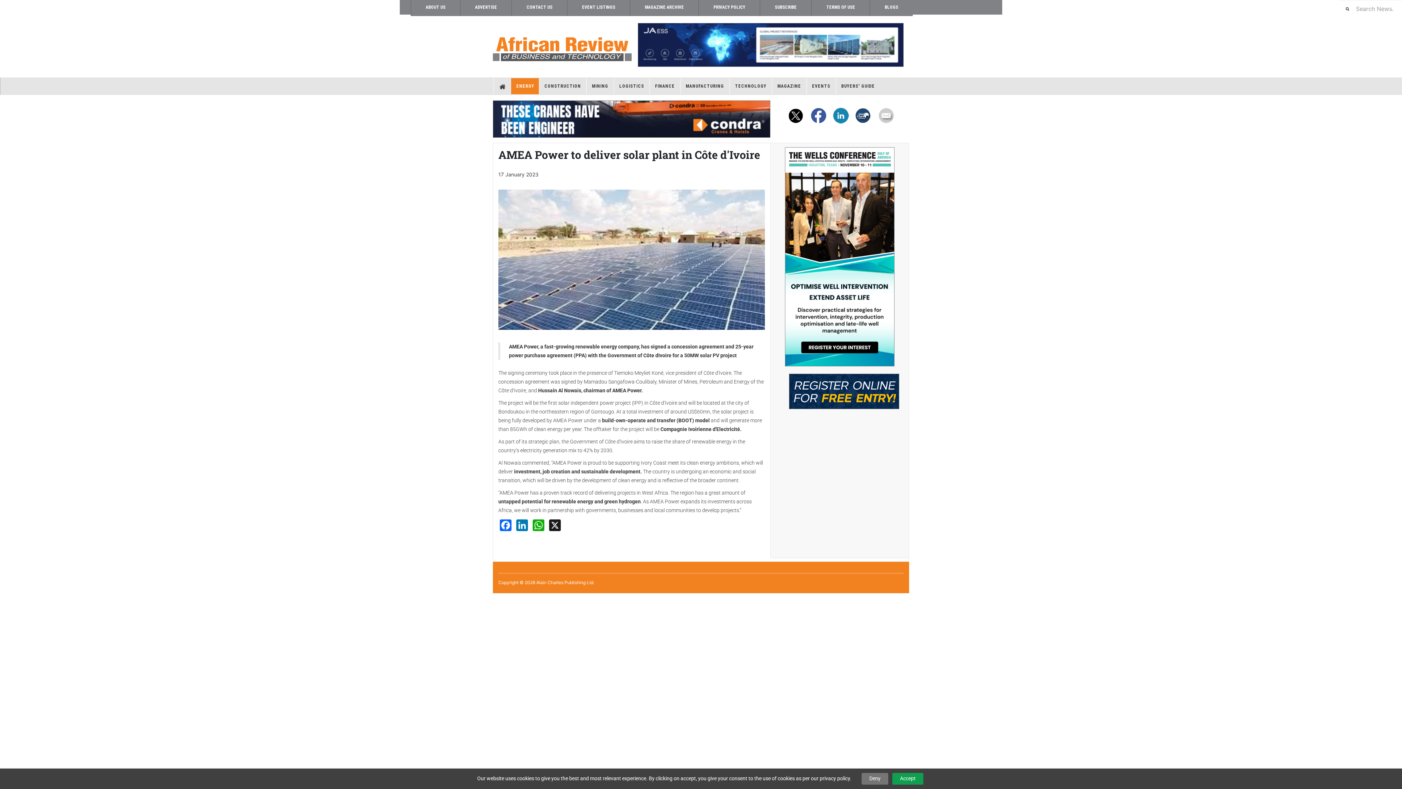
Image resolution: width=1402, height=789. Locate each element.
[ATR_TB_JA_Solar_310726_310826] (770, 45)
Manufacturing (705, 86)
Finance (665, 86)
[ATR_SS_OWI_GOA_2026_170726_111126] (840, 256)
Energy (525, 86)
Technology (750, 86)
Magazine (789, 86)
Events (821, 86)
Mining (600, 86)
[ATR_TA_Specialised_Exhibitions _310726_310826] (840, 387)
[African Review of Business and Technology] (562, 46)
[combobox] (1370, 8)
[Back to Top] (5, 599)
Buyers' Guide (858, 86)
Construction (562, 86)
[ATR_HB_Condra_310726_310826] (631, 119)
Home (502, 86)
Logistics (631, 86)
